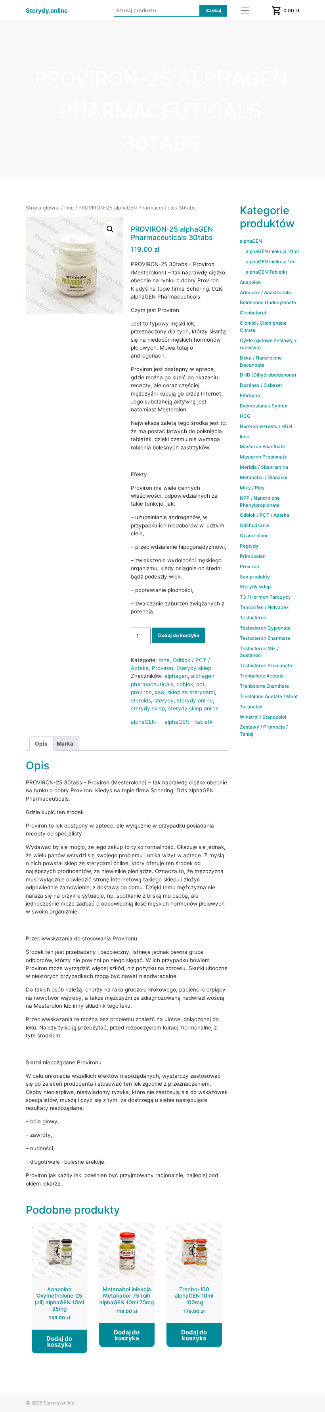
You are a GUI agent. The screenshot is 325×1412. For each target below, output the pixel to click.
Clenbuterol (253, 313)
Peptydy (249, 546)
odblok (184, 684)
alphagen (176, 676)
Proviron (162, 668)
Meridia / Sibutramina (264, 467)
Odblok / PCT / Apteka (264, 515)
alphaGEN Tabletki (266, 272)
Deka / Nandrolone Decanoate (261, 361)
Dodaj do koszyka (178, 635)
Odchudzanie (255, 525)
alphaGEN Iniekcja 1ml (271, 262)
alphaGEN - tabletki (189, 722)
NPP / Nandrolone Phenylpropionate (260, 501)
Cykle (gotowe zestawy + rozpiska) (268, 343)
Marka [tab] (65, 743)
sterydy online (195, 700)
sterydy (164, 700)
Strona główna (42, 208)
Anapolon (250, 282)
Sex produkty (255, 577)
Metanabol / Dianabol (263, 477)
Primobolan (253, 556)
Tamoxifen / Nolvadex (264, 607)
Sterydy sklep (193, 668)
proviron (141, 692)
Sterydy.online (47, 10)
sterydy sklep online (193, 708)
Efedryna (250, 395)
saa (159, 692)
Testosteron (253, 617)
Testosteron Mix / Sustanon (259, 651)
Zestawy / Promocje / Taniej (264, 730)
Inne (69, 208)
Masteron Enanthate (262, 446)
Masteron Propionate (263, 457)
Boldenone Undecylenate (268, 302)
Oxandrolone (254, 536)
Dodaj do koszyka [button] (59, 1341)
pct (200, 684)
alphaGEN (143, 722)
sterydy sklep (148, 708)
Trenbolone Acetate (262, 676)
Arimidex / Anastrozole (265, 292)
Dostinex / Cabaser (261, 385)
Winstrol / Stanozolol (263, 717)
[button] (110, 229)
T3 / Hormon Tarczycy (265, 597)
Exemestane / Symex (263, 406)
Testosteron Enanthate (265, 638)
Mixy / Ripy (252, 488)
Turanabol (251, 707)
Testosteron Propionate (266, 665)
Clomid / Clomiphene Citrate (263, 326)
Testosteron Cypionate (265, 628)
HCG (245, 416)
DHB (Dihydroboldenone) (268, 375)
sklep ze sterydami (191, 692)
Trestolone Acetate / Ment (269, 696)
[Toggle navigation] (245, 10)
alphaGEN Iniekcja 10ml (272, 251)
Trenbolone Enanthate (264, 686)
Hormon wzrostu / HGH (266, 426)
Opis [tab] (41, 743)
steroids (141, 700)
